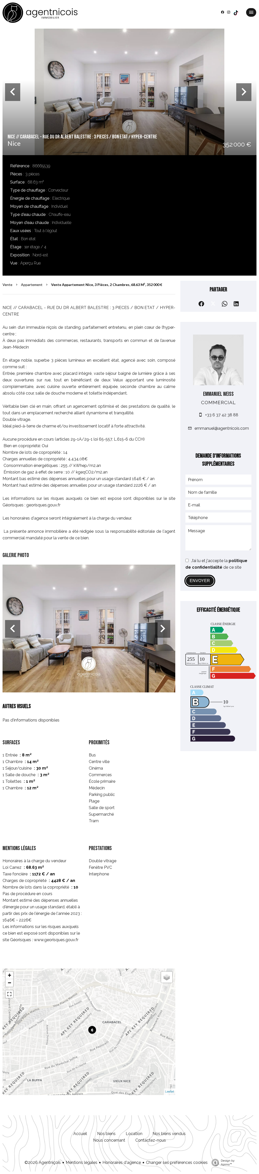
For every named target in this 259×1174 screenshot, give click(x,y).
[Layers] (166, 977)
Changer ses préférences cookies (177, 1162)
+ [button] (9, 975)
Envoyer (200, 581)
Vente (7, 284)
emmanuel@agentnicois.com (222, 428)
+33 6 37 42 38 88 (221, 415)
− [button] (9, 983)
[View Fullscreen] (9, 994)
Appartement (31, 284)
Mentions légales (81, 1162)
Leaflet (169, 1091)
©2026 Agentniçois (43, 1162)
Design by (228, 1162)
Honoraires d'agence (121, 1162)
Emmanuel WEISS (218, 394)
